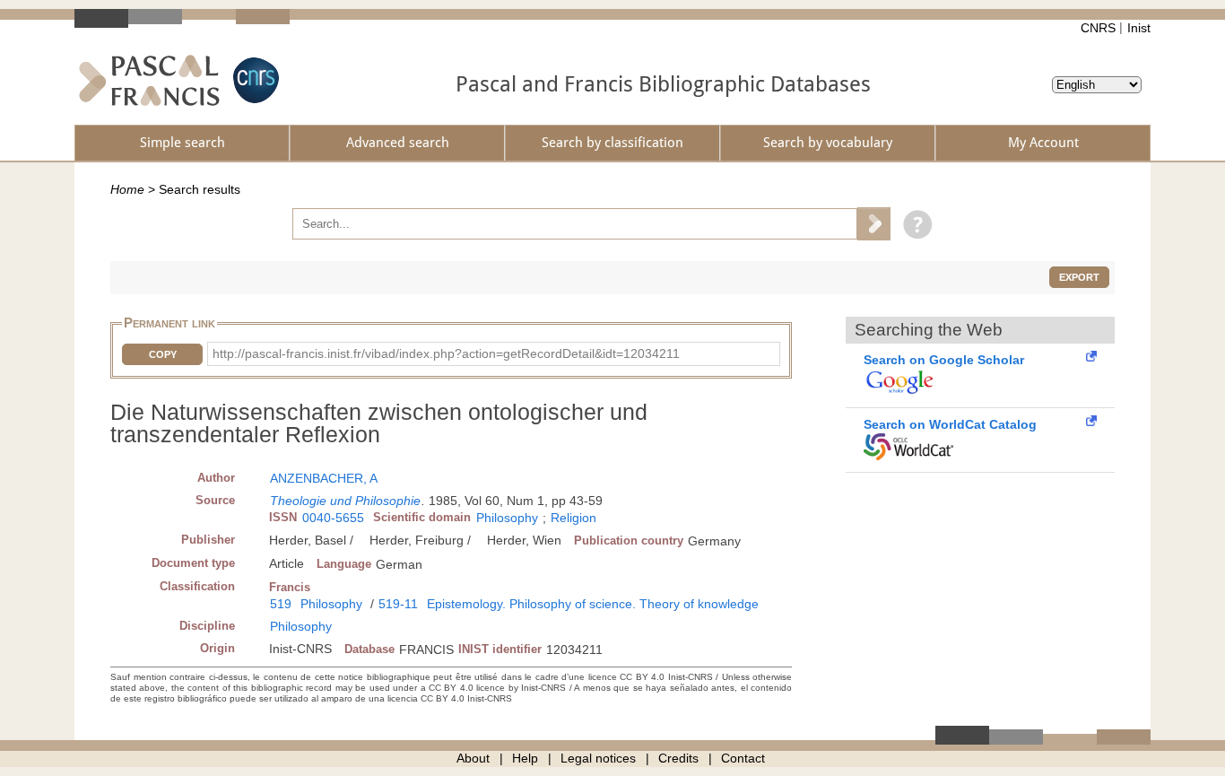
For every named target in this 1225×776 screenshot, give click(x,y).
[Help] (913, 223)
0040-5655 (333, 517)
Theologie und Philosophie (345, 500)
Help (525, 758)
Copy (163, 354)
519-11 (398, 604)
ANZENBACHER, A (324, 478)
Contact (743, 758)
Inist (1139, 28)
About (473, 758)
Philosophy (507, 517)
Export (1079, 277)
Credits (678, 758)
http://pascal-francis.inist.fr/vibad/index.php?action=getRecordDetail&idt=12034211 (446, 353)
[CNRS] (253, 80)
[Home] (149, 80)
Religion (573, 517)
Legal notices (598, 758)
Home (127, 189)
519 (280, 604)
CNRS (1098, 28)
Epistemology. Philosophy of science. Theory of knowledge (593, 604)
